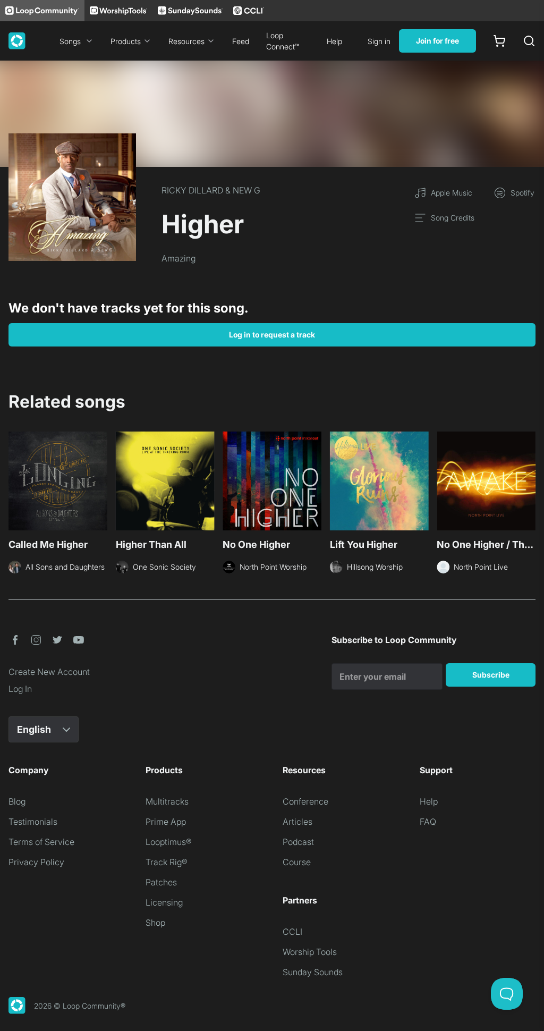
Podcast (298, 841)
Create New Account (49, 671)
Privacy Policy (36, 862)
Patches (161, 882)
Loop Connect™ (282, 41)
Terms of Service (41, 841)
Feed (240, 41)
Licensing (164, 902)
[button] (14, 639)
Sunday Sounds (313, 972)
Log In (20, 688)
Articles (297, 821)
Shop (155, 922)
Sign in (379, 41)
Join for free (437, 40)
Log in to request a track (272, 334)
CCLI (292, 931)
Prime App (166, 821)
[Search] (529, 41)
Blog (17, 801)
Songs (70, 41)
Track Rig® (167, 862)
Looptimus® (169, 841)
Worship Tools (310, 952)
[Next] (529, 484)
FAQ (428, 821)
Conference (305, 801)
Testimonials (32, 821)
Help (334, 41)
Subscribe (490, 674)
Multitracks (167, 801)
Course (297, 862)
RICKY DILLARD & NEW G (211, 190)
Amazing (179, 258)
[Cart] (499, 41)
